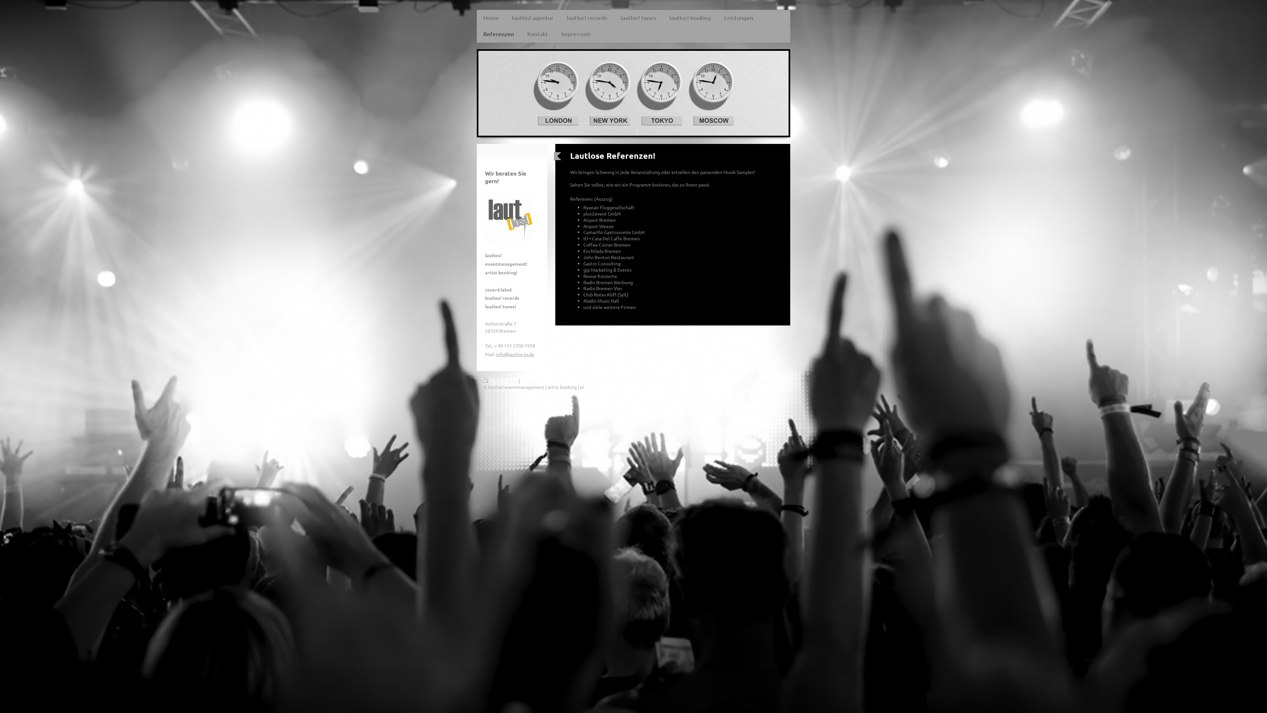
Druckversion (504, 381)
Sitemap (529, 381)
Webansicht (771, 381)
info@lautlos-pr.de (515, 354)
